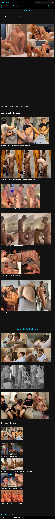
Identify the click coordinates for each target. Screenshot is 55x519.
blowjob (36, 6)
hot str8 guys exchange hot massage (11, 275)
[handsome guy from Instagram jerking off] (12, 496)
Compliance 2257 (5, 514)
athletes (23, 6)
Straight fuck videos (27, 329)
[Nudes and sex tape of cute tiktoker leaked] (12, 480)
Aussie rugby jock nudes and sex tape (11, 312)
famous (9, 6)
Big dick (3, 6)
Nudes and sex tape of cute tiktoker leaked (12, 488)
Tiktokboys (16, 6)
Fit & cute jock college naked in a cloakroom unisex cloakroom (18, 179)
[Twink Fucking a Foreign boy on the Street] (12, 449)
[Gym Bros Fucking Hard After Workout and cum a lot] (12, 433)
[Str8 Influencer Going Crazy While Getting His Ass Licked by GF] (12, 464)
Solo (45, 6)
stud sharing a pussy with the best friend (12, 245)
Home (24, 10)
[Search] (52, 2)
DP (2, 7)
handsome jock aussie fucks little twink (11, 208)
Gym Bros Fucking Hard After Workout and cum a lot (15, 145)
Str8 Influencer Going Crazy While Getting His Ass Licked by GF (17, 471)
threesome (50, 6)
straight (7, 7)
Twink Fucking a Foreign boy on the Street (11, 456)
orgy (41, 6)
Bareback (29, 6)
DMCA (14, 514)
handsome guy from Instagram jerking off (11, 503)
